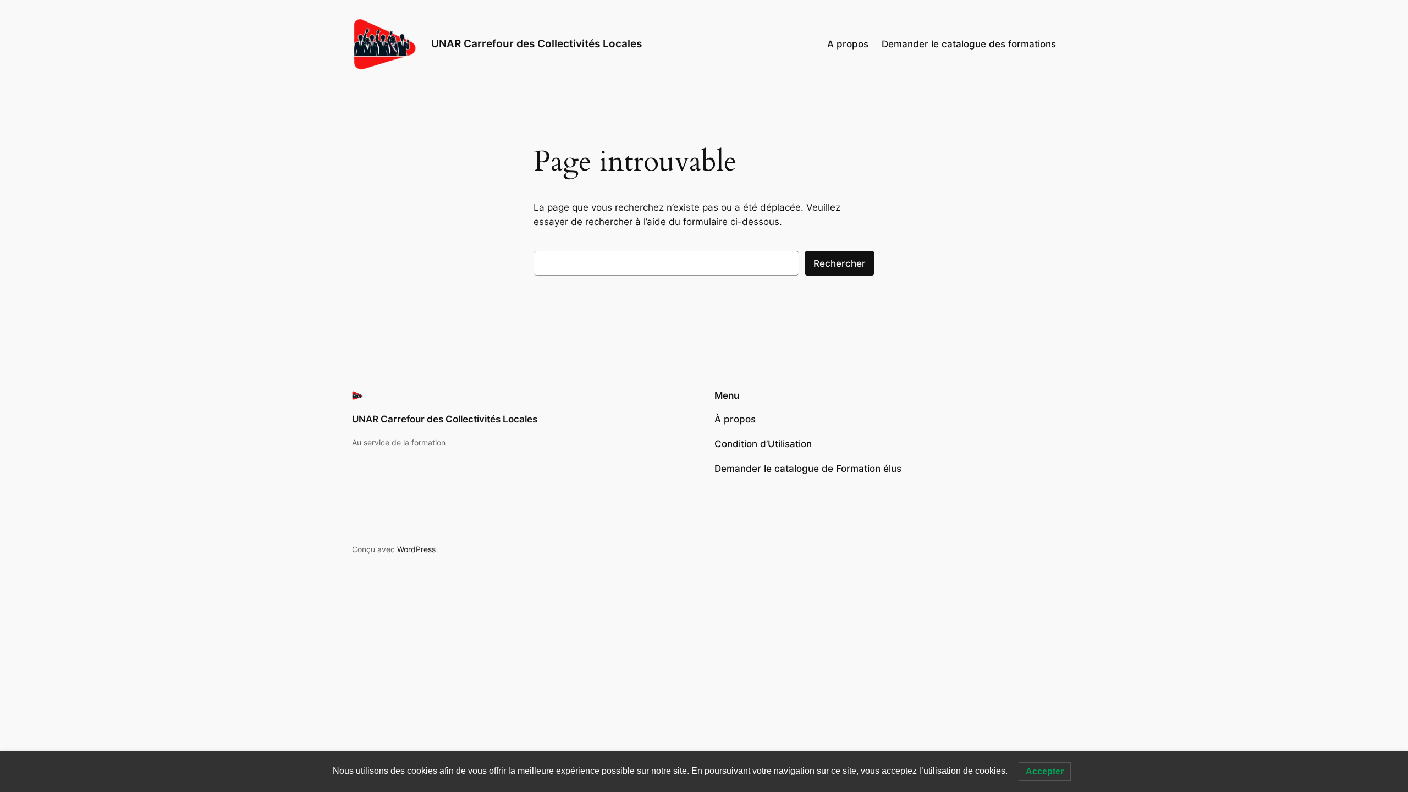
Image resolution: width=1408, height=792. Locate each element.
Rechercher (839, 263)
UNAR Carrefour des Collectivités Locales (536, 43)
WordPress (416, 549)
